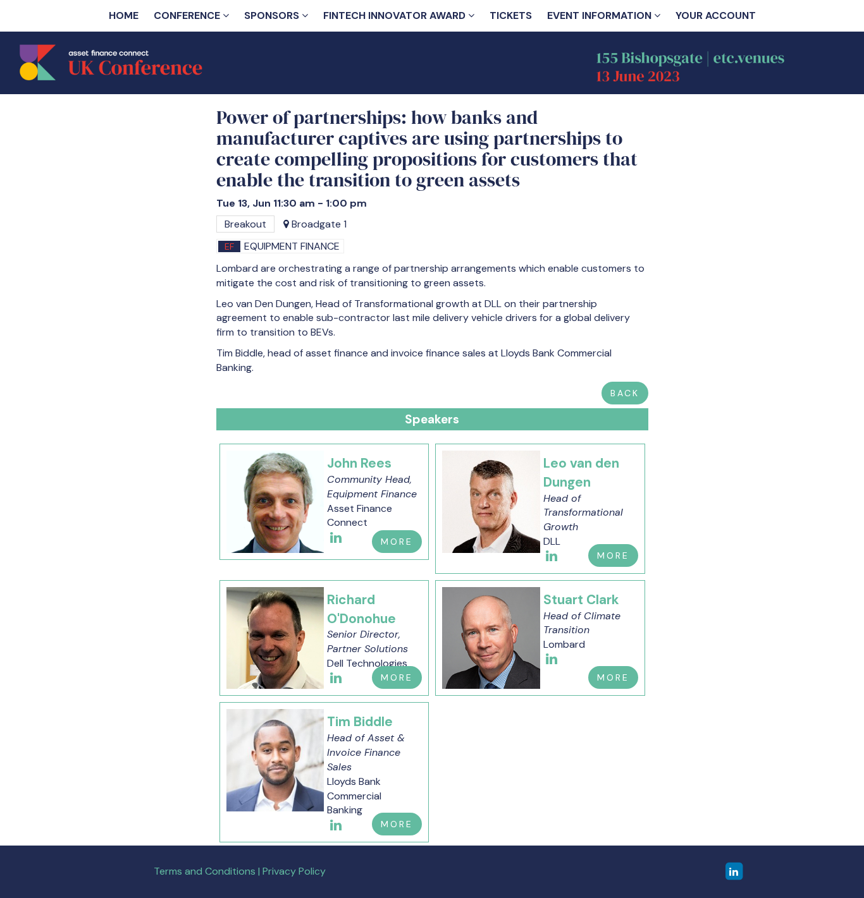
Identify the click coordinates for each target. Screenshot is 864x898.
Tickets (511, 15)
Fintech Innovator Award (395, 15)
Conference (188, 15)
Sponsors (273, 15)
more (397, 541)
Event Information (600, 15)
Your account (716, 15)
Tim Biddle (360, 721)
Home (124, 15)
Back (624, 393)
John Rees (359, 462)
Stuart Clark (581, 599)
